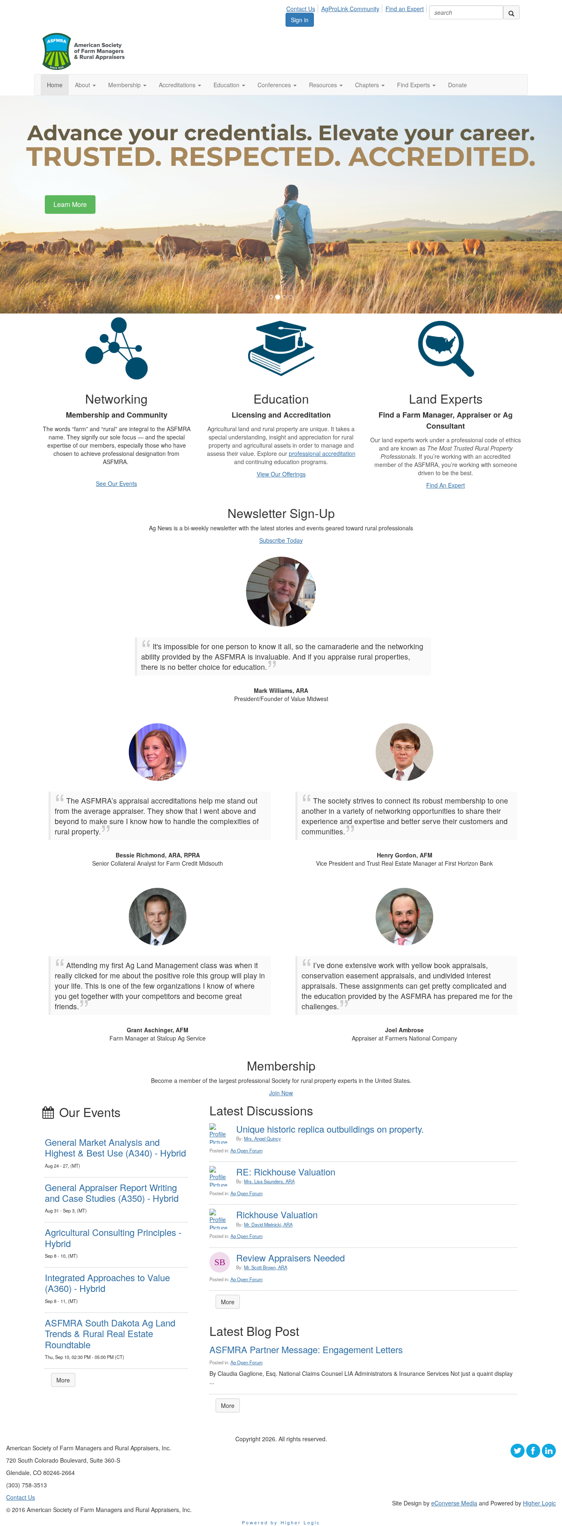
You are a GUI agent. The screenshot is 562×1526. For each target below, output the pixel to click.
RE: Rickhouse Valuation (285, 1171)
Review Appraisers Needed (290, 1257)
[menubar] (357, 7)
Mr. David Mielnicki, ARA (268, 1224)
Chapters (368, 85)
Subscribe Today (281, 540)
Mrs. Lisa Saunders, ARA (269, 1181)
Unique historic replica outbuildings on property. (330, 1128)
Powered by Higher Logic (281, 1522)
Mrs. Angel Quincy (262, 1138)
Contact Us (300, 9)
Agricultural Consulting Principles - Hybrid (113, 1237)
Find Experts (414, 85)
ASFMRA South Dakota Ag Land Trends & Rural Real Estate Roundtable (110, 1333)
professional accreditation (322, 453)
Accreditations (178, 85)
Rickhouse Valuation (277, 1214)
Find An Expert (445, 485)
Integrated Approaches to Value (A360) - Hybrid (107, 1282)
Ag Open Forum (246, 1150)
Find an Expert (405, 9)
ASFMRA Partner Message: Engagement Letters (306, 1349)
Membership (125, 85)
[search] (511, 12)
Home (55, 85)
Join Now (281, 1093)
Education (227, 85)
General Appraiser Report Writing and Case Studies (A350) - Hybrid (112, 1192)
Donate (457, 85)
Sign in (300, 20)
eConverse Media (454, 1503)
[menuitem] (303, 7)
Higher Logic (539, 1503)
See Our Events (116, 483)
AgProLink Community (350, 9)
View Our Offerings (281, 474)
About (83, 85)
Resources (324, 85)
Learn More (70, 204)
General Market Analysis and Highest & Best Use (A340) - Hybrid (115, 1147)
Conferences (275, 85)
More (63, 1380)
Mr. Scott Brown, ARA (265, 1267)
